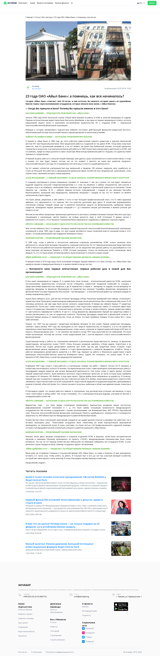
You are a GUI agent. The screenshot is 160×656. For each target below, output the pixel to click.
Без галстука (47, 17)
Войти (152, 3)
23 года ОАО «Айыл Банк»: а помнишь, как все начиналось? (79, 17)
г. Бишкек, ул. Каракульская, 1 (129, 596)
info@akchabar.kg (81, 596)
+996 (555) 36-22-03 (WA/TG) (35, 596)
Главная (29, 17)
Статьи (37, 17)
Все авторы (36, 89)
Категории (23, 3)
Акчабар (35, 86)
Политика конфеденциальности (60, 652)
